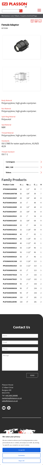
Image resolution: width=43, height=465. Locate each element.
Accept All (21, 450)
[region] (21, 449)
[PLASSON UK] (15, 5)
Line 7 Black (15, 16)
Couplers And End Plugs (28, 16)
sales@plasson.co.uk (10, 401)
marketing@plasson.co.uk (12, 398)
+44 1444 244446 (11, 395)
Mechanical (6, 16)
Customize (21, 455)
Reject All (21, 461)
